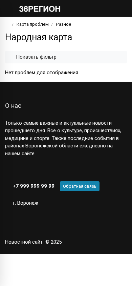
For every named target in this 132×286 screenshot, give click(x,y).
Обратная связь (79, 186)
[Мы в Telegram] (20, 169)
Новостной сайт (24, 242)
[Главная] (7, 24)
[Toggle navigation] (119, 8)
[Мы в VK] (8, 169)
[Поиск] (100, 8)
